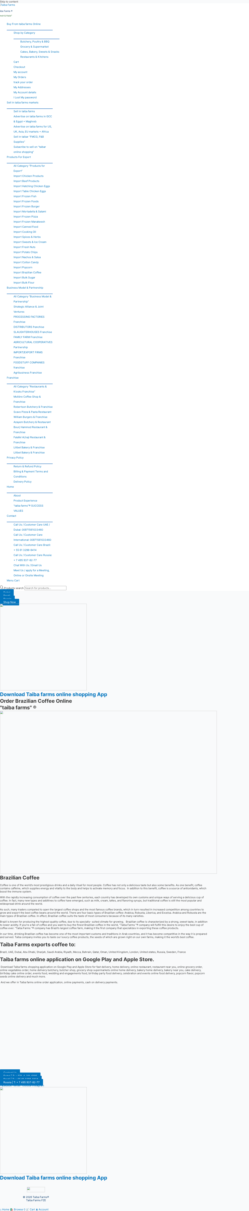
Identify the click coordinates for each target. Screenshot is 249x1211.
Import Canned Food (26, 226)
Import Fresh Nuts (24, 247)
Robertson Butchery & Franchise (33, 406)
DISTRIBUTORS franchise (29, 327)
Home (10, 486)
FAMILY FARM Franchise (28, 337)
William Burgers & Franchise (30, 417)
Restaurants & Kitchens (34, 56)
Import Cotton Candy (26, 262)
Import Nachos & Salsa (27, 257)
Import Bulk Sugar (24, 277)
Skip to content (9, 1)
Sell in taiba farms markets (22, 102)
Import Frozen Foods (26, 201)
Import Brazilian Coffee (27, 272)
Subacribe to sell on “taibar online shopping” (30, 149)
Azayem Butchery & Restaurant (32, 422)
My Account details (25, 92)
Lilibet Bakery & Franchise (29, 447)
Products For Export (19, 157)
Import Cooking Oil (25, 231)
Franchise (13, 377)
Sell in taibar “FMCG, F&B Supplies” (29, 139)
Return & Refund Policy (27, 466)
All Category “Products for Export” (29, 168)
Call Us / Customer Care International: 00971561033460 (32, 537)
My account (20, 72)
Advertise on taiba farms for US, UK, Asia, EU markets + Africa (33, 129)
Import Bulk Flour (24, 282)
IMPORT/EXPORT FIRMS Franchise (28, 355)
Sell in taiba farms (24, 111)
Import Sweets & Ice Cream (30, 242)
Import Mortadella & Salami (30, 211)
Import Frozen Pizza (26, 216)
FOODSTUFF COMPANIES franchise (29, 365)
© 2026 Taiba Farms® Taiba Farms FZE (36, 1198)
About (17, 495)
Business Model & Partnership (25, 287)
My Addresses (22, 87)
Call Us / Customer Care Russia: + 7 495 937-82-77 (33, 557)
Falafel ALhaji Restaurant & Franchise (30, 440)
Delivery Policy (23, 481)
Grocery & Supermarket (34, 46)
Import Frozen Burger (27, 206)
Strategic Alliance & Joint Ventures (29, 309)
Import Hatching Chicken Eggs (32, 186)
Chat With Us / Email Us (28, 565)
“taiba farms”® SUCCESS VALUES (28, 508)
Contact (11, 515)
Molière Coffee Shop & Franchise (27, 399)
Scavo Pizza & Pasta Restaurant (32, 411)
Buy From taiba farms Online (24, 24)
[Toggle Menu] (30, 28)
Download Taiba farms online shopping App (53, 694)
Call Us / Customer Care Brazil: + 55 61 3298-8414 (32, 547)
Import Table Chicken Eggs (30, 191)
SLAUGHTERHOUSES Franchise (33, 332)
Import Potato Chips (26, 252)
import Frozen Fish (25, 196)
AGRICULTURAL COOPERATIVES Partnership (33, 345)
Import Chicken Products (29, 176)
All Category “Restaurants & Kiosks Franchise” (30, 389)
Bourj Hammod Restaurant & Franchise (30, 430)
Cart (16, 61)
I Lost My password (25, 97)
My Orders (20, 77)
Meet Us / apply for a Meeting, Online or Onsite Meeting (31, 573)
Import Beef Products (26, 181)
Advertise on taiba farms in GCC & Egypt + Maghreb (33, 119)
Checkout (19, 67)
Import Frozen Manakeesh (29, 221)
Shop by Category (24, 32)
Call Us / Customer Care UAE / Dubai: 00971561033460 (32, 527)
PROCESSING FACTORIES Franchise (29, 319)
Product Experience (25, 500)
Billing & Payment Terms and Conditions (31, 474)
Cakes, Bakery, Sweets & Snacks (39, 51)
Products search (14, 588)
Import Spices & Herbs (27, 236)
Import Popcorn (23, 267)
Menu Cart (13, 580)
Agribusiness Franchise (28, 372)
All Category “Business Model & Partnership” (32, 299)
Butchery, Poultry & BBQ (34, 41)
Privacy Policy (15, 457)
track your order (23, 82)
